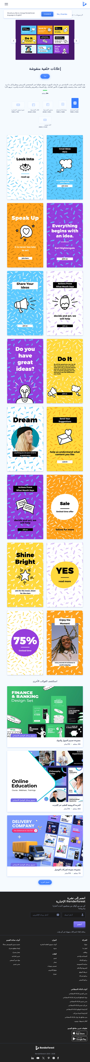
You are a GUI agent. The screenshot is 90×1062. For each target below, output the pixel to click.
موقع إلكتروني (52, 970)
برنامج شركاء (83, 976)
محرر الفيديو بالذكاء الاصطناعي (78, 993)
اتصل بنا (85, 948)
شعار (55, 962)
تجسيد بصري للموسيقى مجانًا (11, 944)
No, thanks (62, 14)
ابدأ (45, 76)
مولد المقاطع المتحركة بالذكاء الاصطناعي (75, 997)
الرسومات (79, 15)
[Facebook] (58, 1058)
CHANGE (47, 14)
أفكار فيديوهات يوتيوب (80, 1021)
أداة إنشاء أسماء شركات (80, 1013)
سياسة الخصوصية (82, 964)
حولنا (85, 944)
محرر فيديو (16, 964)
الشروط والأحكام (82, 968)
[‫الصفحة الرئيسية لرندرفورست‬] (84, 4)
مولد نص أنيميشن (15, 960)
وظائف (85, 952)
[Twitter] (43, 1058)
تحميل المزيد (45, 882)
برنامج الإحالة (83, 960)
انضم (79, 924)
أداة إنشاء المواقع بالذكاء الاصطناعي (76, 1009)
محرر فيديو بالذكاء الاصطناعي (78, 1001)
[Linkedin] (32, 1058)
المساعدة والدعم (82, 956)
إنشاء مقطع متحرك (14, 948)
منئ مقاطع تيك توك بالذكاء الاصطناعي (76, 1017)
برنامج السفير (83, 980)
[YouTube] (38, 1058)
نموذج (55, 974)
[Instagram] (54, 1058)
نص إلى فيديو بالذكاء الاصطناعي (77, 1005)
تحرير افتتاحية (16, 956)
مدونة (55, 948)
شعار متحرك (16, 952)
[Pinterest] (49, 1058)
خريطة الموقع (83, 972)
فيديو (55, 958)
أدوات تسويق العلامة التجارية (48, 944)
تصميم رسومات (52, 966)
